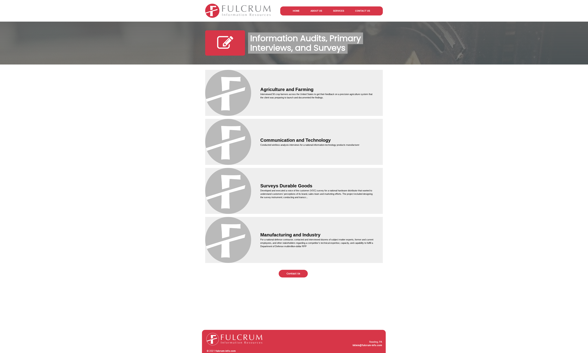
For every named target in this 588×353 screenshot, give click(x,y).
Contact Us (362, 10)
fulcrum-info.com (225, 350)
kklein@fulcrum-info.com (367, 345)
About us (316, 10)
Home (296, 10)
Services (338, 10)
